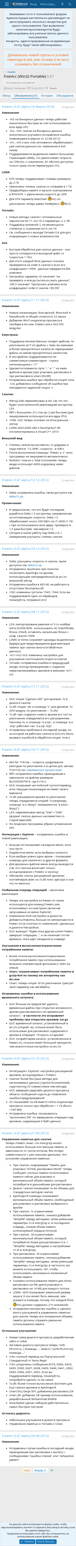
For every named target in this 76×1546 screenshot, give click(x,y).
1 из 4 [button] (26, 1470)
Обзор (6, 95)
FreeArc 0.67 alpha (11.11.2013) (25, 300)
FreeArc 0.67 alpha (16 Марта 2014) (28, 106)
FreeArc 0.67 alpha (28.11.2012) (25, 612)
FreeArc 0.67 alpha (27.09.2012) (25, 1133)
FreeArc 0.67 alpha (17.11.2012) (25, 686)
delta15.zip (16, 496)
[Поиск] (69, 4)
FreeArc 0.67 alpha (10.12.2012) (25, 548)
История (47, 95)
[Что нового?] (62, 4)
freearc (53, 88)
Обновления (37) (25, 95)
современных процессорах (43, 770)
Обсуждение (64, 95)
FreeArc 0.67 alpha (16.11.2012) (25, 749)
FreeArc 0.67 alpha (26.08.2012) (25, 1436)
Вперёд (39, 1470)
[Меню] (7, 4)
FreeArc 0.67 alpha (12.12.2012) (25, 480)
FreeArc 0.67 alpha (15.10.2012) (25, 1058)
